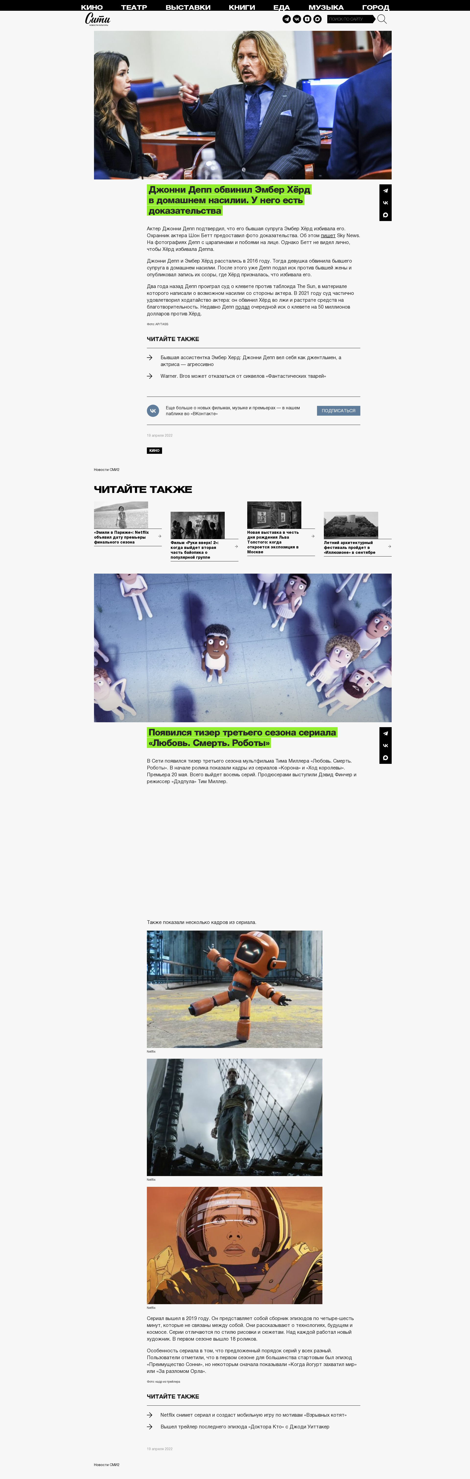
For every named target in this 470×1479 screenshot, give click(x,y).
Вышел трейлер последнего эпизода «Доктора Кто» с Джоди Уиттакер (245, 1426)
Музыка (326, 7)
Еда (281, 7)
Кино (92, 7)
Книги (242, 7)
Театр (134, 7)
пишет (328, 235)
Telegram (286, 19)
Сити (98, 19)
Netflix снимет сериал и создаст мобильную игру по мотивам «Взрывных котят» (254, 1415)
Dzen (307, 19)
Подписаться (338, 410)
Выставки (187, 7)
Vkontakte (297, 19)
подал (242, 307)
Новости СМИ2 (106, 470)
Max (317, 19)
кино (154, 451)
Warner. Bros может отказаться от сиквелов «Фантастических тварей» (243, 376)
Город (375, 7)
